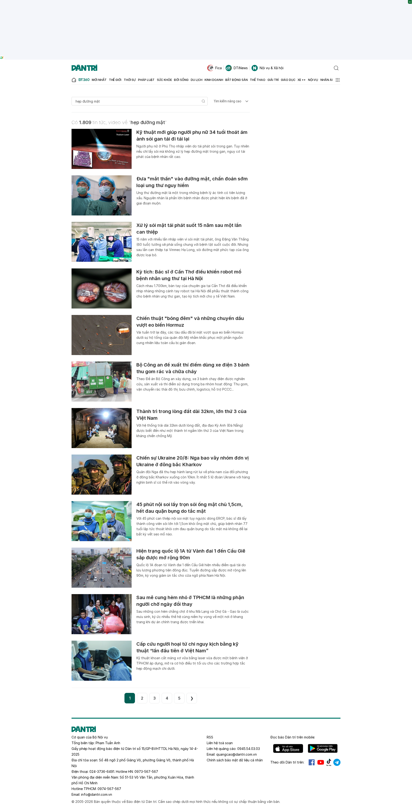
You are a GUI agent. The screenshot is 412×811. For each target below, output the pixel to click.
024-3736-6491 (101, 771)
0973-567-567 (146, 771)
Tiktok (328, 762)
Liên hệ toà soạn (220, 743)
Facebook (311, 762)
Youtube (320, 762)
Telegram (336, 762)
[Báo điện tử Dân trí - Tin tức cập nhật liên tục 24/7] (84, 68)
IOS (288, 748)
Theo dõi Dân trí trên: (287, 762)
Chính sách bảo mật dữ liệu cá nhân (235, 760)
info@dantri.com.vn (96, 794)
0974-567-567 (109, 789)
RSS (210, 737)
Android (323, 748)
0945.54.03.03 (248, 749)
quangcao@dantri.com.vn (236, 754)
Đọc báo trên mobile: (292, 737)
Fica (218, 68)
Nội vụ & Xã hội (271, 68)
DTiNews (241, 68)
